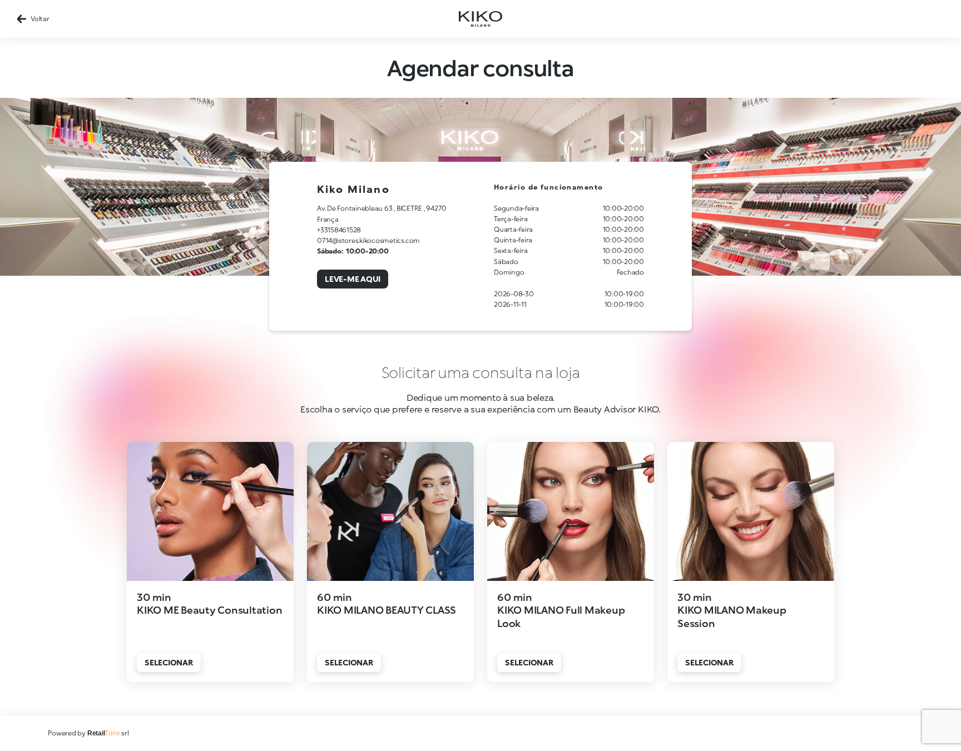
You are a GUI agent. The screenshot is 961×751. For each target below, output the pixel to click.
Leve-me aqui (352, 279)
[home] (480, 19)
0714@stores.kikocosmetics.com (368, 240)
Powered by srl (88, 733)
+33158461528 (339, 230)
